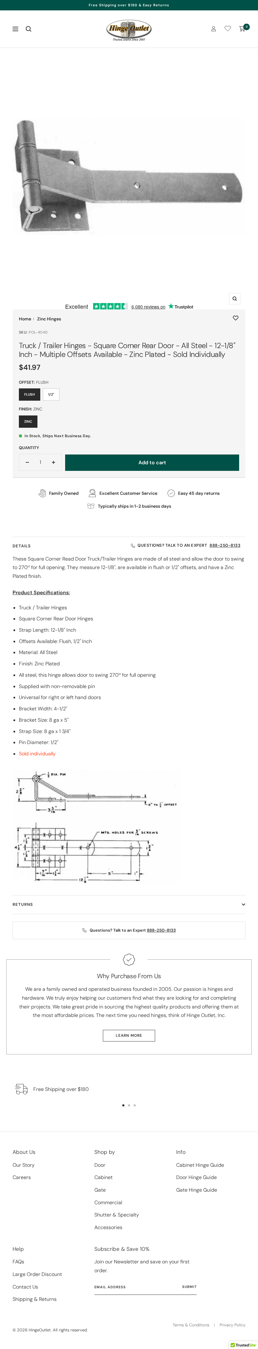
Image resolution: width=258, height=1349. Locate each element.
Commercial (108, 1202)
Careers (22, 1177)
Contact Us (25, 1287)
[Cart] (242, 29)
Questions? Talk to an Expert (188, 545)
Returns (23, 904)
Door (99, 1165)
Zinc (28, 421)
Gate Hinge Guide (196, 1190)
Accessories (108, 1227)
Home (25, 319)
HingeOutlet (40, 1330)
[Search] (28, 29)
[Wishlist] (228, 30)
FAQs (18, 1261)
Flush (29, 394)
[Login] (213, 28)
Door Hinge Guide (196, 1177)
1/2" (51, 394)
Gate (100, 1190)
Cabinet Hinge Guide (200, 1165)
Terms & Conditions (191, 1325)
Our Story (24, 1165)
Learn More (129, 1035)
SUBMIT (189, 1286)
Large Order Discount (37, 1274)
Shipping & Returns (35, 1299)
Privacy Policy (232, 1325)
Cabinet (103, 1177)
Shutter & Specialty (116, 1214)
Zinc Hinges (49, 319)
